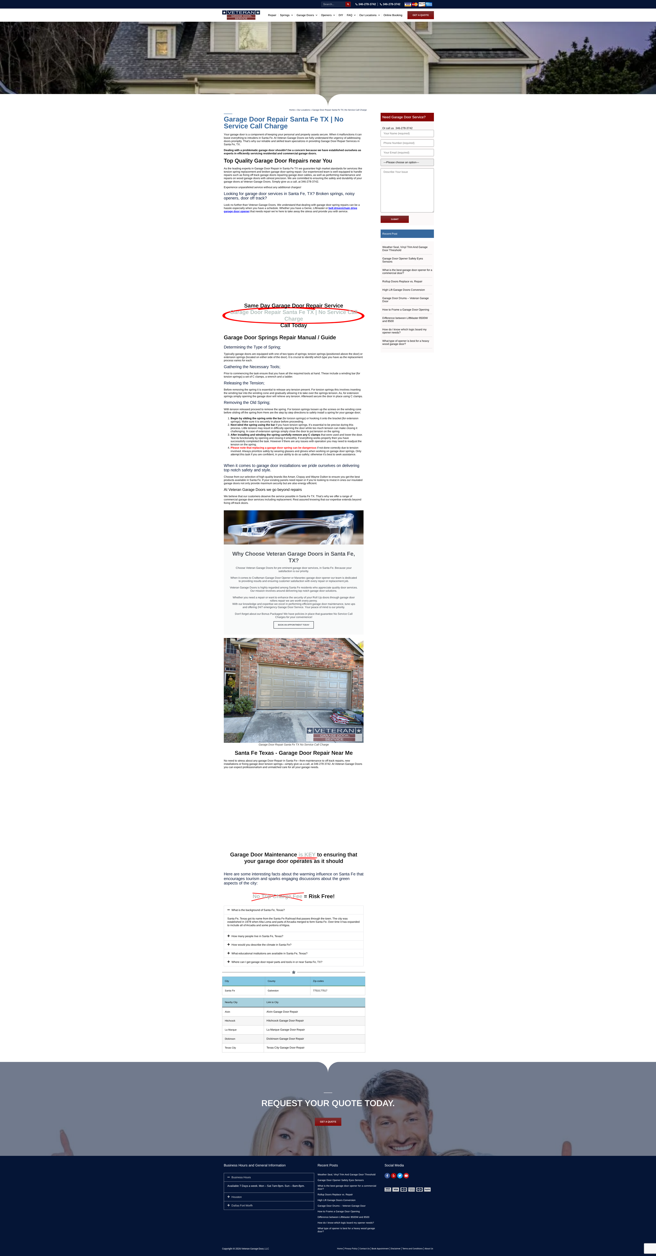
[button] (293, 910)
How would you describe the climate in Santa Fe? (261, 944)
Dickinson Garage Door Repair (285, 1038)
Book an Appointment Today (293, 625)
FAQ (349, 15)
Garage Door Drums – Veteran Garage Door (405, 300)
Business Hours (241, 1177)
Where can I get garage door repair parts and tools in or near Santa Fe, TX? (276, 962)
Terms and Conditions (412, 1248)
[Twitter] (400, 1175)
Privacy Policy (351, 1248)
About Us (429, 1248)
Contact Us (364, 1248)
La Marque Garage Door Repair (285, 1029)
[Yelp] (393, 1175)
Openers (326, 15)
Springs (285, 15)
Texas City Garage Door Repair (285, 1047)
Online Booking (393, 15)
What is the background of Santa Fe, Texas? (258, 910)
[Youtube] (406, 1175)
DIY (341, 15)
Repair (272, 15)
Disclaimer (395, 1248)
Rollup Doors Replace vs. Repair (402, 281)
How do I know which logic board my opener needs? (404, 331)
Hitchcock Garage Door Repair (285, 1020)
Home (292, 110)
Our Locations (368, 15)
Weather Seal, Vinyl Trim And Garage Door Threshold (405, 249)
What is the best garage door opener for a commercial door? (407, 271)
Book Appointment (380, 1248)
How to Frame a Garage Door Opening (405, 309)
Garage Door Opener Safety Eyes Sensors (402, 260)
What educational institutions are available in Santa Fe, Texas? (269, 953)
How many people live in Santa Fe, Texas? (257, 936)
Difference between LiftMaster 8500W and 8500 (405, 320)
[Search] (348, 4)
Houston (236, 1196)
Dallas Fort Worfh (242, 1205)
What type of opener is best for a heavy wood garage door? (405, 342)
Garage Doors (305, 15)
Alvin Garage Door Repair (282, 1011)
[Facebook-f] (387, 1175)
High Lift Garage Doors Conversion (403, 289)
